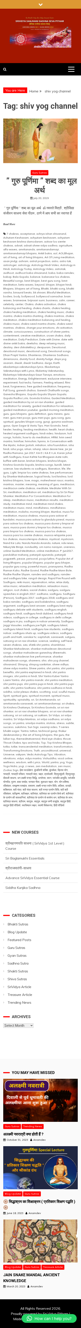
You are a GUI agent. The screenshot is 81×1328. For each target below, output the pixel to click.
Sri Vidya (54, 715)
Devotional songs (59, 351)
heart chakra (66, 429)
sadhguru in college (25, 617)
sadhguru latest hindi (16, 629)
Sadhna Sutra (18, 963)
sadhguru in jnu (12, 621)
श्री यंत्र (17, 789)
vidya (20, 758)
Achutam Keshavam (16, 237)
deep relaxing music (52, 343)
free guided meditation (41, 386)
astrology (24, 265)
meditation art (32, 492)
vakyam (20, 754)
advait (18, 245)
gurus (6, 425)
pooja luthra (46, 558)
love (27, 480)
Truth (37, 750)
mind (29, 507)
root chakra (21, 590)
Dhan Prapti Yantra (15, 355)
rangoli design (37, 578)
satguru (70, 637)
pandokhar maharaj (15, 554)
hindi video (46, 433)
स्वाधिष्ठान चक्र (29, 805)
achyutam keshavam (43, 237)
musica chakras (28, 515)
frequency (64, 386)
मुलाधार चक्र (47, 781)
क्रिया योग (63, 770)
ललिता (61, 785)
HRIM (54, 437)
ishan (27, 449)
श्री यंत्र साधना (30, 789)
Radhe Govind (30, 570)
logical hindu (42, 476)
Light (13, 472)
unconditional (49, 750)
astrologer (10, 265)
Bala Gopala (21, 276)
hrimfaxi (19, 441)
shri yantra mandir (32, 680)
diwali (18, 363)
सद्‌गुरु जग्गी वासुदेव (50, 801)
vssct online (65, 758)
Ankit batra (45, 253)
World (45, 762)
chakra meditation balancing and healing (44, 319)
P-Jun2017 (66, 550)
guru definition (37, 413)
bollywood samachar (49, 296)
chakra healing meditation (19, 312)
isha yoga (17, 449)
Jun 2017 (29, 453)
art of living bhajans (30, 257)
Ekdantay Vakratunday (50, 370)
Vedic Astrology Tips (40, 754)
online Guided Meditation (19, 550)
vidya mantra (33, 758)
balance (35, 276)
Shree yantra (37, 668)
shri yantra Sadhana (23, 687)
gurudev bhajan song (28, 421)
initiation (40, 445)
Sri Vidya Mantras (25, 719)
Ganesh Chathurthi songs (53, 390)
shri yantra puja (13, 684)
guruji (46, 421)
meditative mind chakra (48, 503)
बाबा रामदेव (22, 781)
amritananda (27, 249)
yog (62, 762)
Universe (8, 754)
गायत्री (6, 774)
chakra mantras (54, 316)
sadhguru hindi (12, 613)
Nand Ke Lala (12, 543)
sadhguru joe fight (34, 625)
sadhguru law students (45, 629)
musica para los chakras (50, 531)
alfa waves (10, 249)
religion (8, 590)
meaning (31, 484)
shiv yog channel (58, 660)
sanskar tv (29, 637)
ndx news (67, 543)
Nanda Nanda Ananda (36, 543)
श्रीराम (22, 801)
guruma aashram (62, 421)
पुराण (13, 781)
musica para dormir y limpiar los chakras (35, 527)
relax (51, 582)
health (53, 429)
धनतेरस (42, 777)
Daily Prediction (28, 339)
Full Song (9, 390)
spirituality (9, 699)
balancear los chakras (56, 276)
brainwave (19, 300)
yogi (21, 766)
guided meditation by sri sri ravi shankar (28, 402)
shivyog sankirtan (40, 664)
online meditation (48, 550)
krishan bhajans (36, 460)
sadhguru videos (48, 633)
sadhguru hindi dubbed (38, 613)
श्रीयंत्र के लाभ (65, 797)
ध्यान (49, 777)
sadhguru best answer (31, 605)
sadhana (42, 593)
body (17, 296)
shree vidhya (60, 664)
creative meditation (33, 335)
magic (35, 480)
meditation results (46, 500)
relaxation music (57, 586)
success (8, 727)
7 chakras (13, 233)
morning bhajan (40, 511)
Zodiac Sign (10, 770)
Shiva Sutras (17, 979)
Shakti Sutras (18, 971)
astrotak (60, 269)
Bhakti (45, 288)
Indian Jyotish (25, 445)
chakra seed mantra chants (38, 323)
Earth (56, 363)
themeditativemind (28, 738)
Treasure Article (20, 994)
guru (6, 413)
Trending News (19, 1002)
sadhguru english (55, 609)
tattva (33, 731)
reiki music (23, 582)
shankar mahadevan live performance (27, 656)
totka (6, 746)
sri (32, 699)
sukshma (20, 727)
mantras (8, 484)
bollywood (28, 296)
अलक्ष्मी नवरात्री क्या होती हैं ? (23, 1134)
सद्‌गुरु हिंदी (65, 801)
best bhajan (32, 280)
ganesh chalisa (26, 390)
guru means (55, 413)
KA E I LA (50, 453)
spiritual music (60, 695)
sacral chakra (38, 590)
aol (55, 253)
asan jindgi (10, 261)
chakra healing (61, 308)
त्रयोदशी (48, 774)
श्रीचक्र (25, 793)
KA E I (39, 453)
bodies (7, 296)
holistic (17, 437)
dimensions (10, 359)
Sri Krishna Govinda (43, 707)
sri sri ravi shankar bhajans (31, 711)
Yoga (69, 762)
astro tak (65, 261)
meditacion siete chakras (19, 488)
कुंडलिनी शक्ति (41, 770)
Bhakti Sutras (18, 924)
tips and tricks (31, 742)
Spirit (6, 695)
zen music (64, 766)
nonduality (31, 547)
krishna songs (44, 464)
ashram (23, 261)
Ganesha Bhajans (14, 394)
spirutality (23, 699)
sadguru (53, 590)
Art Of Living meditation (59, 257)
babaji (7, 276)
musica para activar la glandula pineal (40, 519)
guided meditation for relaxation (52, 406)
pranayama (55, 566)
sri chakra (68, 703)
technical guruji (47, 731)
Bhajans (8, 288)
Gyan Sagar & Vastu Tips (27, 425)
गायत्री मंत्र (31, 774)
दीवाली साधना (9, 777)
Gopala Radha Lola (15, 398)
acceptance (27, 233)
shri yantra (53, 668)
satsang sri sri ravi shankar (20, 640)
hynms (42, 441)
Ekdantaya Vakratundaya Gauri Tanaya (27, 374)
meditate (42, 488)
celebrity (8, 304)
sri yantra (18, 723)
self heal (66, 640)
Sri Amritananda (45, 699)
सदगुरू (30, 801)
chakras (20, 327)
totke (14, 746)
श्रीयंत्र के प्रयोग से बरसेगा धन (41, 797)
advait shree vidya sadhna (40, 245)
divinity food (27, 359)
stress (61, 723)
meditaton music (13, 507)
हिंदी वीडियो (59, 805)
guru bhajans (18, 413)
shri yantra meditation (58, 680)
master (19, 484)
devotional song (36, 351)
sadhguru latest (57, 625)
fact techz (25, 382)
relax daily (62, 582)
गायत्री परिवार (18, 774)
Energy (22, 378)
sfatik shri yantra (39, 644)
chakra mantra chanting (28, 316)
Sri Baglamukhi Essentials (24, 858)
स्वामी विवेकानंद (45, 805)
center (19, 304)
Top (43, 742)
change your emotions (40, 327)
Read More (9, 224)
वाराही (68, 785)
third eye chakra (52, 738)
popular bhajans (32, 562)
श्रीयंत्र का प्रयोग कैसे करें (52, 793)
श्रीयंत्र (34, 793)
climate (8, 331)
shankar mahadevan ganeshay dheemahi (39, 652)
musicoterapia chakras (33, 539)
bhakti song (57, 288)
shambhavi (58, 644)
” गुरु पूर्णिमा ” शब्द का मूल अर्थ (40, 185)
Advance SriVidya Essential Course (32, 878)
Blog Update (17, 932)
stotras (50, 723)
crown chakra (54, 335)
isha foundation (57, 445)
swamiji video (48, 727)
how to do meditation (36, 437)
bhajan (50, 284)
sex (25, 644)
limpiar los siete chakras (33, 472)
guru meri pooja (20, 417)
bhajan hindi (63, 284)
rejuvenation (39, 582)
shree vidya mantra (15, 668)
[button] (49, 1318)
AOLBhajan (66, 253)
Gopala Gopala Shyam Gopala (46, 394)
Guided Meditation (63, 398)
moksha (23, 511)
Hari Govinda (52, 425)
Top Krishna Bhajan (59, 742)
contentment (11, 335)
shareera (34, 660)
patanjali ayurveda (41, 554)
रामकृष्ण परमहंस (19, 785)
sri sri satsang (24, 715)
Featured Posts (19, 940)
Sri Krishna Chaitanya (16, 707)
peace (21, 558)
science (43, 640)
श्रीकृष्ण (16, 793)
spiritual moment (39, 695)
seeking (54, 640)
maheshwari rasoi (51, 480)
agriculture (65, 245)
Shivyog (23, 664)
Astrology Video (43, 269)
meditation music (23, 500)
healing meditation (36, 429)
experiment (10, 382)
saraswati (57, 637)
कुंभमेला (52, 770)
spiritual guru (19, 695)
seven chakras (12, 644)
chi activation (64, 327)
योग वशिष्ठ (64, 781)
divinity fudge (44, 359)
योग (56, 781)
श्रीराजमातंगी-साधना (18, 868)
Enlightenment (37, 378)
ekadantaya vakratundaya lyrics (23, 366)
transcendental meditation (35, 746)
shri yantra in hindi (25, 676)
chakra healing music (51, 312)
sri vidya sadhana (48, 719)
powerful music (37, 566)
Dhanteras (34, 355)
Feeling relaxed (54, 382)
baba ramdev (65, 272)
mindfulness (41, 507)
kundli (58, 464)
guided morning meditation (56, 409)
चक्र (40, 774)
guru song (57, 417)
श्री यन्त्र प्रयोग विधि (49, 789)
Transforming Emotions (17, 750)
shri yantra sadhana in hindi (54, 687)
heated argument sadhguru (20, 433)
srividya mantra (35, 723)
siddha (7, 691)
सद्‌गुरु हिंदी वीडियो (12, 805)
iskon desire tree (53, 449)
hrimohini (30, 441)
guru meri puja (41, 417)
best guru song (50, 280)
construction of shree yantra (51, 331)
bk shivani (39, 292)
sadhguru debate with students (23, 609)
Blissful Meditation (58, 292)
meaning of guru (48, 484)
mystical (54, 539)
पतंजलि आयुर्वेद (60, 777)
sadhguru (55, 593)
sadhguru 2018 (45, 597)
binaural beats (22, 292)
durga (48, 363)
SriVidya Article (19, 987)
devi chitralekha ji (25, 347)
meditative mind (21, 503)
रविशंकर (7, 785)
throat (67, 738)
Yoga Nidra (10, 766)
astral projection (40, 261)
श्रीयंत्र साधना (10, 801)
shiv (43, 660)
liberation (54, 468)
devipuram (44, 347)
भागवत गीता (34, 781)
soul (54, 691)
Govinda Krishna (39, 398)
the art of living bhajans (37, 734)
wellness (9, 762)
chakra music (11, 323)
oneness (69, 547)
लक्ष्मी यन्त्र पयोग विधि (46, 785)
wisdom (21, 762)
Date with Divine (49, 339)
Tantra (25, 731)
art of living (10, 257)
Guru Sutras (39, 172)
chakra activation (45, 304)
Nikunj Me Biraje (13, 547)
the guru (59, 734)
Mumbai (56, 511)
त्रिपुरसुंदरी (59, 774)
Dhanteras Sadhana (55, 355)
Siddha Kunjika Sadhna (22, 887)
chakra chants (41, 308)
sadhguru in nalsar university (42, 621)
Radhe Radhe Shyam (16, 574)
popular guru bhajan (57, 562)
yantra (55, 762)
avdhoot (8, 272)
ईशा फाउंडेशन (26, 770)
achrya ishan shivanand (51, 233)
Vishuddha (49, 758)
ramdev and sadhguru (45, 574)
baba (51, 272)
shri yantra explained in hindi (33, 672)
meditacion (67, 484)
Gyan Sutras (17, 955)
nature (56, 543)
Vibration (59, 754)
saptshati (44, 637)
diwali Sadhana (33, 363)
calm (62, 300)
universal (65, 750)
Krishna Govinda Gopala (18, 464)
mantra (69, 480)
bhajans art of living (27, 288)
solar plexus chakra (25, 691)
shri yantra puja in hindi (38, 684)
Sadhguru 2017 (24, 597)
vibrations (9, 758)
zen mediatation (46, 766)
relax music (10, 586)
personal (32, 558)
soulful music (67, 691)
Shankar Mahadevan (16, 648)
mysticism (67, 539)
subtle (70, 723)
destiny (8, 347)
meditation (15, 492)
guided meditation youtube (20, 409)
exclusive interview (59, 378)
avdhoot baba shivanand (31, 272)
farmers (38, 382)
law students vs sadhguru (30, 468)
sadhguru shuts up (24, 633)
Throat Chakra (12, 742)
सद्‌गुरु (37, 801)
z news (29, 766)
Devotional (59, 347)
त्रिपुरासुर (70, 774)
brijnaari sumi (36, 300)
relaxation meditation (32, 586)
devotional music (14, 351)
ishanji (37, 449)
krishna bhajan (57, 460)
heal (65, 425)
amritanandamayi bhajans (20, 253)
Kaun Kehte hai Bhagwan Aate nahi (45, 456)
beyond (39, 284)
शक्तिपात (7, 789)
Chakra (29, 304)
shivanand (9, 664)
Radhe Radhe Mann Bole (56, 570)
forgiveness (18, 386)
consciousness (23, 331)
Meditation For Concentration (33, 496)
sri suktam (40, 715)
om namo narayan (50, 547)
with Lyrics (33, 762)
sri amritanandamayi (47, 703)
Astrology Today (21, 269)
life (63, 468)
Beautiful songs (13, 280)
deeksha (32, 343)
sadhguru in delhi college (55, 617)
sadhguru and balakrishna (38, 601)
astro (55, 261)
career (70, 300)
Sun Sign (33, 727)
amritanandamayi (47, 249)
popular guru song (15, 566)
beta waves (25, 284)
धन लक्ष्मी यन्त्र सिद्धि (27, 777)
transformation (63, 746)
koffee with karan (14, 460)
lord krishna (59, 476)
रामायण (31, 785)
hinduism (60, 433)
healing (17, 429)
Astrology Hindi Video (45, 265)
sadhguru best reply (59, 605)
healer (7, 429)
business (52, 300)
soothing (45, 691)
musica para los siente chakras (23, 535)
